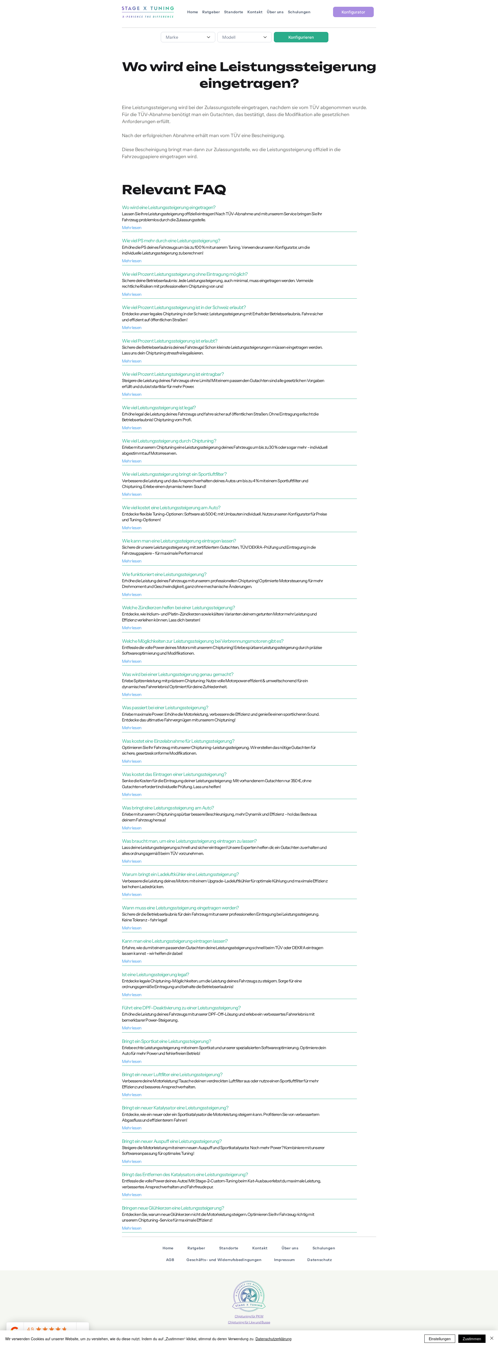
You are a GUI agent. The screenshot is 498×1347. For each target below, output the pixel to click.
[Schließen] (492, 1339)
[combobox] (188, 37)
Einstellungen (440, 1338)
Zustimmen (472, 1338)
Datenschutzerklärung (273, 1338)
